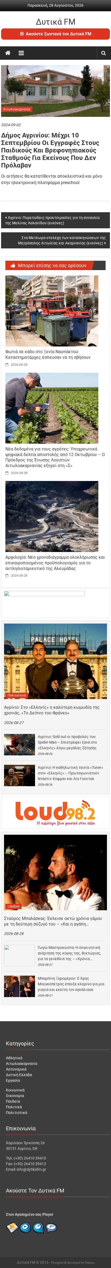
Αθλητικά (14, 1058)
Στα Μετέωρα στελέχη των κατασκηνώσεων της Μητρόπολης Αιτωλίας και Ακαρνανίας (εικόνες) (62, 240)
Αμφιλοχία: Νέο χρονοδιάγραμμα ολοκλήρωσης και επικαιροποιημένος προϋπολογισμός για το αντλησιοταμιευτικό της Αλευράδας (55, 563)
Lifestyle (13, 906)
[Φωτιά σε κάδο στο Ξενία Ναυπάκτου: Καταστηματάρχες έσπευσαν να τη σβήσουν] (51, 310)
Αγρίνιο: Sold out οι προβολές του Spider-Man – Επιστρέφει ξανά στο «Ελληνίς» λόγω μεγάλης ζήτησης (67, 742)
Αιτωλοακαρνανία (16, 109)
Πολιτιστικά (17, 695)
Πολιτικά (14, 1107)
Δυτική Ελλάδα (19, 1075)
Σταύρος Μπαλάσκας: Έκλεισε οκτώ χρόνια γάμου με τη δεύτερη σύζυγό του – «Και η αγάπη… (53, 921)
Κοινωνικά (15, 1090)
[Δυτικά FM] (8, 53)
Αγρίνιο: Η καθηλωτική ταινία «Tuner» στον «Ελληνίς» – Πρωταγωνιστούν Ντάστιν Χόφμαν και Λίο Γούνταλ (70, 773)
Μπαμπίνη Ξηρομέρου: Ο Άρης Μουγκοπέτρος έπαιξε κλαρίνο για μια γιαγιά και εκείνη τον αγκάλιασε (71, 984)
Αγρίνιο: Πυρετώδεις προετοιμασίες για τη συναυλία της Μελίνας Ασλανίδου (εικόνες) (52, 220)
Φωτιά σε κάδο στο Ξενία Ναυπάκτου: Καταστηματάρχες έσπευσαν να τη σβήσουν (48, 354)
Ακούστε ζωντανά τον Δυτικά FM (58, 33)
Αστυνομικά (16, 1069)
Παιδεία (13, 1101)
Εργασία (13, 1080)
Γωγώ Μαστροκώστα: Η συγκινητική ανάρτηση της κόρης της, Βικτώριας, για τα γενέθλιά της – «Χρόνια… (69, 953)
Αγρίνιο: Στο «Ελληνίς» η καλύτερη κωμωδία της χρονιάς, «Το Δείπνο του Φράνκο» (52, 710)
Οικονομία (15, 1096)
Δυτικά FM (55, 22)
